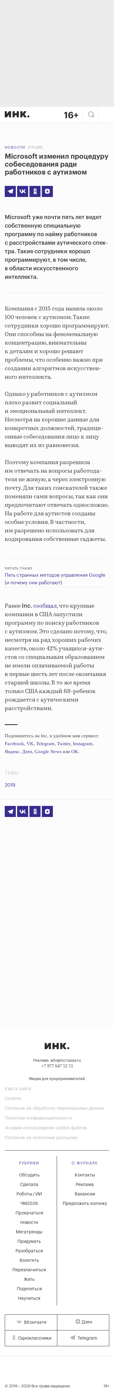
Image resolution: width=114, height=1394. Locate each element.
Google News (48, 751)
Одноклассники (34, 1338)
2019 (10, 785)
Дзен (87, 1322)
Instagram (82, 743)
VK (30, 743)
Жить (29, 1279)
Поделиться (29, 1289)
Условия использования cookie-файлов (45, 1128)
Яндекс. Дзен (18, 751)
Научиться (29, 1298)
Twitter (63, 743)
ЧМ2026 (29, 1203)
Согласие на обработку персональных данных (54, 1108)
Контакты (85, 1175)
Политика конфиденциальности (38, 1118)
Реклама (85, 1184)
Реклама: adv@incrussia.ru (57, 1060)
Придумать (29, 1241)
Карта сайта (18, 1089)
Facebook (14, 743)
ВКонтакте (35, 1322)
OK (74, 751)
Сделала (29, 1184)
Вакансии (85, 1194)
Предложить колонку (85, 1203)
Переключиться (29, 1270)
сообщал (45, 606)
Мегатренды (29, 1232)
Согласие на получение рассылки (41, 1138)
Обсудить (29, 1175)
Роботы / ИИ (29, 1194)
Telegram (45, 743)
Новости (15, 147)
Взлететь (29, 1260)
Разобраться (29, 1251)
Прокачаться (29, 1213)
